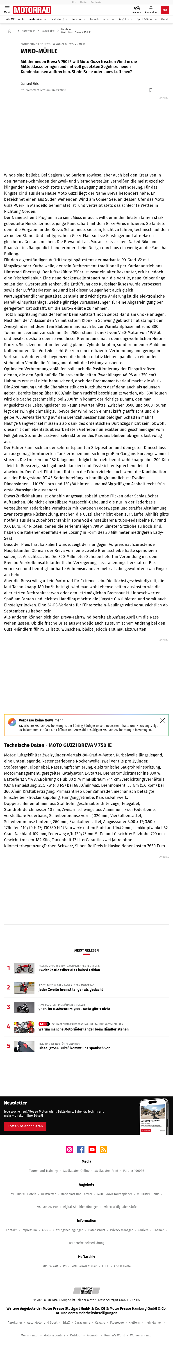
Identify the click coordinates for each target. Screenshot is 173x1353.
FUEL (105, 1266)
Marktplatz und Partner (76, 1194)
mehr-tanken (153, 1323)
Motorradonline (54, 1335)
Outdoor (76, 1335)
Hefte (83, 2)
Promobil (92, 1335)
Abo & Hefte (122, 1266)
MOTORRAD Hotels (23, 1194)
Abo (74, 2)
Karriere (143, 1230)
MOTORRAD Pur (47, 1207)
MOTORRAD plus (148, 1194)
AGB (45, 1230)
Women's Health (141, 1335)
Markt (164, 19)
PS (64, 1266)
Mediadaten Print (106, 1171)
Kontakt (11, 1230)
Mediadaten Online (76, 1171)
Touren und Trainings (43, 1171)
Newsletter (48, 1194)
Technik (94, 19)
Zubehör (77, 19)
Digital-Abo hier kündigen (80, 1207)
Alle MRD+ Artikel (15, 19)
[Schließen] (162, 720)
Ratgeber (123, 19)
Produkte (96, 2)
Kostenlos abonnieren (25, 1126)
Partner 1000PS (133, 1171)
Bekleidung (57, 19)
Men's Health (30, 1335)
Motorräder (36, 19)
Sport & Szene (145, 19)
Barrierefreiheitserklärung (86, 1243)
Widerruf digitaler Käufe (120, 1207)
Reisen (106, 19)
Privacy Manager (121, 1230)
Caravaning (82, 1323)
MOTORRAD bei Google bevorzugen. (127, 730)
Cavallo (100, 1323)
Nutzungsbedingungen (67, 1230)
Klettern (134, 1323)
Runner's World (114, 1335)
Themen (158, 1230)
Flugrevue (117, 1323)
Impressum (29, 1230)
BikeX (66, 1323)
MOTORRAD (50, 1266)
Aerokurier (15, 1323)
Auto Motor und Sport (42, 1323)
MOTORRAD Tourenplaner (114, 1194)
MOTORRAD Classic (84, 1266)
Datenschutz (96, 1230)
